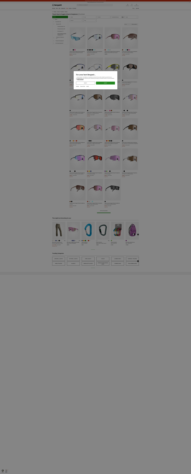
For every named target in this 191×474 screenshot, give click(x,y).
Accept (105, 83)
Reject (85, 83)
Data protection (80, 79)
